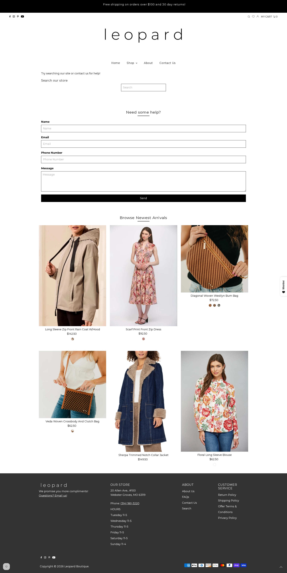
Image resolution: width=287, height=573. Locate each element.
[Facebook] (10, 16)
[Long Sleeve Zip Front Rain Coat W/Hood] (72, 275)
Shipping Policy (228, 500)
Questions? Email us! (53, 495)
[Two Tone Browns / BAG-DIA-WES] (210, 305)
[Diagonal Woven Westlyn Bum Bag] (214, 258)
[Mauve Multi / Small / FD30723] (143, 338)
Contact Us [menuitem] (167, 63)
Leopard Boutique (76, 566)
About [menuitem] (148, 63)
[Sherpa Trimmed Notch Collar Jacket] (143, 401)
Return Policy (227, 495)
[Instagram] (14, 16)
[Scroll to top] (281, 567)
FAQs (185, 497)
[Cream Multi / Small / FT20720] (214, 464)
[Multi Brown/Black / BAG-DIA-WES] (214, 305)
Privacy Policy (227, 518)
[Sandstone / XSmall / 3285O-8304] (72, 339)
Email (45, 137)
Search (186, 508)
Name (45, 121)
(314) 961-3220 (129, 503)
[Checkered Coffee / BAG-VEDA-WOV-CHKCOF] (72, 430)
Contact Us (189, 502)
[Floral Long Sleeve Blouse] (214, 401)
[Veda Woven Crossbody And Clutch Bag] (72, 384)
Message (47, 168)
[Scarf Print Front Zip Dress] (143, 275)
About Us (188, 491)
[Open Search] (249, 16)
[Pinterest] (17, 16)
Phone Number (51, 152)
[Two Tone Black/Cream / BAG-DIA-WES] (218, 305)
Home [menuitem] (115, 63)
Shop (131, 63)
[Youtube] (22, 16)
